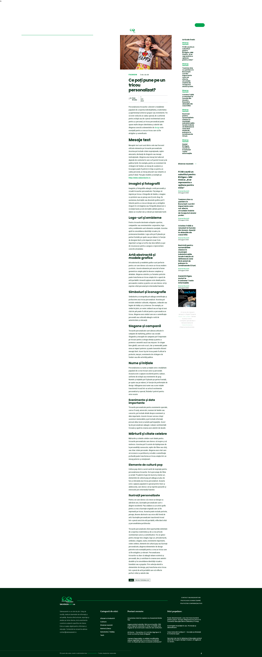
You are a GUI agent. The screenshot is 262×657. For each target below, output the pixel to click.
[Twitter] (151, 99)
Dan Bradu (134, 99)
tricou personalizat (142, 580)
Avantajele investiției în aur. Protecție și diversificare (181, 627)
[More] (165, 99)
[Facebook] (204, 10)
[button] (196, 9)
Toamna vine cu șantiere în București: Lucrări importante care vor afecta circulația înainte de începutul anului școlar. (188, 77)
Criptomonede (186, 325)
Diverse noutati (185, 43)
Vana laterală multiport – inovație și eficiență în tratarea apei (184, 633)
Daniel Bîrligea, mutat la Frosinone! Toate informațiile (187, 148)
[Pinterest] (156, 99)
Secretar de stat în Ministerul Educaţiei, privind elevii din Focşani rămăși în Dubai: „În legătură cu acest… (184, 640)
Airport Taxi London (184, 316)
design (157, 127)
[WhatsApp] (161, 99)
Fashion (133, 75)
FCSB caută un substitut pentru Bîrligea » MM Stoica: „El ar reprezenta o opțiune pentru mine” (188, 53)
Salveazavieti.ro (92, 653)
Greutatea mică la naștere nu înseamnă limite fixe (145, 619)
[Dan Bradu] (129, 99)
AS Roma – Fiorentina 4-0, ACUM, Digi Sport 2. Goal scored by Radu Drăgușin (144, 633)
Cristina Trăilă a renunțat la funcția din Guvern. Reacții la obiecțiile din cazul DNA (188, 100)
